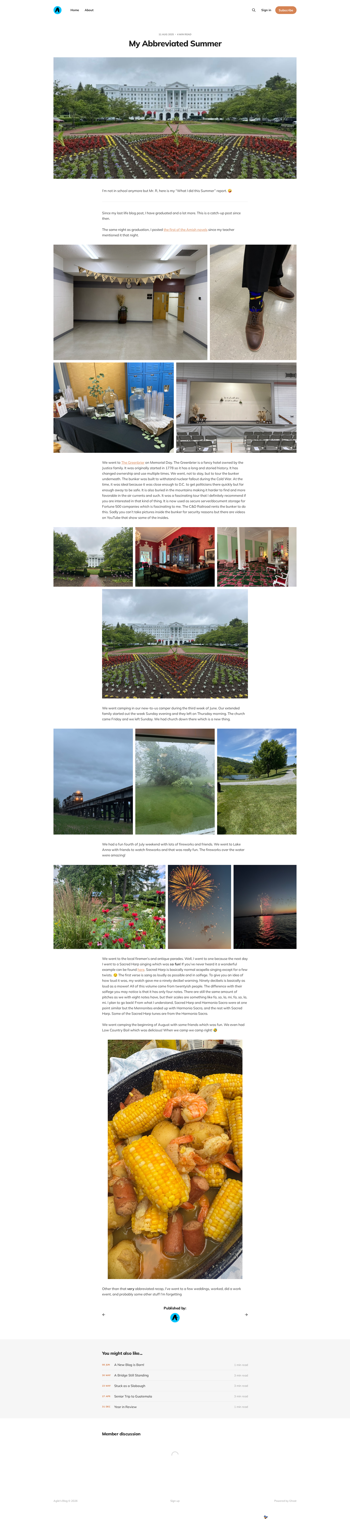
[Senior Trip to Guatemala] (175, 1396)
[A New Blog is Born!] (175, 1365)
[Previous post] (105, 1315)
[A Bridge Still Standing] (175, 1375)
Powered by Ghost (285, 1500)
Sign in (266, 10)
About (89, 10)
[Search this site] (254, 10)
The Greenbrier (132, 462)
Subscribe (286, 10)
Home (74, 10)
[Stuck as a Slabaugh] (175, 1386)
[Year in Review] (175, 1407)
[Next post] (245, 1315)
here (141, 969)
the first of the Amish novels (185, 229)
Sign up (175, 1500)
